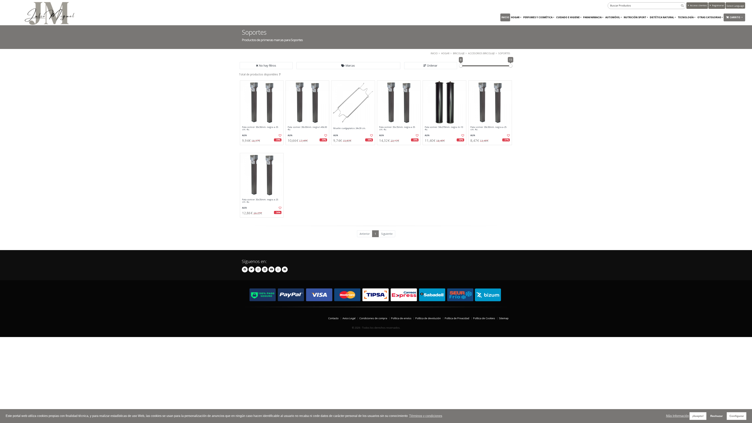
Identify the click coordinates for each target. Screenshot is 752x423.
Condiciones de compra (373, 318)
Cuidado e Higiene (568, 17)
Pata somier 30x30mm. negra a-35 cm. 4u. (260, 128)
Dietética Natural (662, 17)
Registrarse (717, 5)
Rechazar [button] (716, 416)
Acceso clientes (698, 5)
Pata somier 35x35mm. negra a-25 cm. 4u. (260, 200)
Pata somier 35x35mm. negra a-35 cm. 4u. (397, 128)
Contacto (333, 318)
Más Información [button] (677, 416)
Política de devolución (428, 318)
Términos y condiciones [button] (425, 416)
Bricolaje (459, 53)
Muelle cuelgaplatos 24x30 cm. (349, 128)
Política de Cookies (484, 318)
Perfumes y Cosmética (537, 17)
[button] (348, 65)
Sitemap (504, 318)
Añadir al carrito (263, 148)
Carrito (735, 17)
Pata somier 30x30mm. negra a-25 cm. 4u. (488, 128)
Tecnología (686, 17)
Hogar (515, 17)
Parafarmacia (592, 17)
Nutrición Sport (635, 17)
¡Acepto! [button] (698, 416)
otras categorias (709, 17)
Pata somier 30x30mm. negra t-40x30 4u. (307, 128)
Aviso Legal (349, 318)
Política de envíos (401, 318)
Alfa (244, 135)
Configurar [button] (736, 416)
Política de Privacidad (457, 318)
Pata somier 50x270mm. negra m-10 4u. (444, 128)
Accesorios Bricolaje (481, 53)
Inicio (505, 17)
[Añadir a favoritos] (279, 135)
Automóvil (612, 17)
